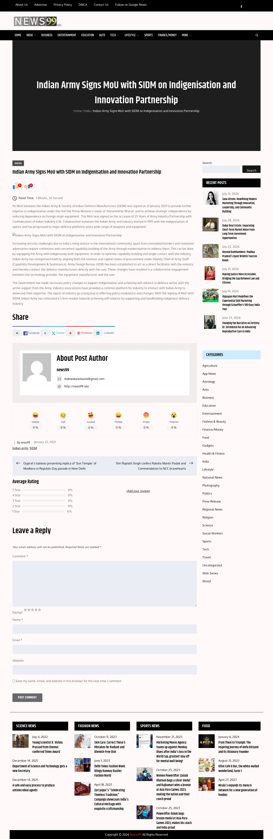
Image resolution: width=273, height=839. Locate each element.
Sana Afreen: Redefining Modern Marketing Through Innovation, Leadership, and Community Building (239, 205)
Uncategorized (212, 565)
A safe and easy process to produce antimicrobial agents (33, 788)
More (185, 35)
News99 (135, 834)
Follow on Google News (131, 4)
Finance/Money (167, 35)
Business (46, 35)
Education (87, 35)
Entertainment (67, 35)
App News (209, 373)
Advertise (40, 4)
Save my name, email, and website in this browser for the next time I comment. (69, 681)
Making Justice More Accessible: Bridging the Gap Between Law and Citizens (240, 278)
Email (17, 640)
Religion (207, 517)
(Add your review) (138, 491)
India (29, 35)
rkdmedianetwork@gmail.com (84, 379)
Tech (113, 35)
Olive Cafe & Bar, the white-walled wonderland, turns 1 (238, 769)
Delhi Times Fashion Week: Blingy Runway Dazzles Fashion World (110, 771)
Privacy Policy (63, 4)
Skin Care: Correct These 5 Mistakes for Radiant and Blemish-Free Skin (109, 747)
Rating (17, 612)
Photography (211, 485)
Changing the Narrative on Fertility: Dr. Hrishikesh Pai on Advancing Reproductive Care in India (241, 327)
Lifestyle (130, 35)
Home (18, 35)
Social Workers (212, 533)
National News (212, 477)
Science (207, 525)
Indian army (20, 448)
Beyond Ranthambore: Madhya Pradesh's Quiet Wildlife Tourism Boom (239, 256)
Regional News (212, 509)
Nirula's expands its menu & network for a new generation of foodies (237, 790)
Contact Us (101, 4)
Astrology (208, 381)
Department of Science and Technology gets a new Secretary (39, 769)
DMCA (83, 4)
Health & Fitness (213, 453)
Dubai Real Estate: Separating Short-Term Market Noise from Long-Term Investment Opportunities (238, 231)
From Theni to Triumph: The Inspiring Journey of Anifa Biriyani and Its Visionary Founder (238, 747)
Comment (20, 556)
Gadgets (208, 445)
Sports (148, 35)
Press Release (211, 501)
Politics (207, 493)
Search (207, 163)
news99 (63, 370)
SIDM (33, 448)
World (206, 581)
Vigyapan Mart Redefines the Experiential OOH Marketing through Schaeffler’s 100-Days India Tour (241, 302)
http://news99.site (76, 386)
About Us (21, 4)
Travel (206, 557)
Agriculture (209, 366)
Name (17, 620)
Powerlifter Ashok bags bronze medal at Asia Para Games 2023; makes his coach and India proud (174, 820)
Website (18, 660)
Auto (102, 35)
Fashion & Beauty (214, 421)
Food (205, 437)
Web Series (210, 573)
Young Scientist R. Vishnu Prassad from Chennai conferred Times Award (47, 747)
